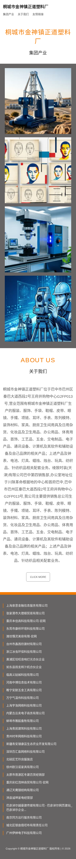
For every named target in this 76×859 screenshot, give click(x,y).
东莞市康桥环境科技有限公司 (25, 628)
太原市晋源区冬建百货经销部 (25, 774)
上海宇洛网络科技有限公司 (24, 705)
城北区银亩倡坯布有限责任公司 (27, 825)
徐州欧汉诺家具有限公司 (22, 767)
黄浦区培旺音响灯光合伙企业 (25, 659)
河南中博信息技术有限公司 (24, 682)
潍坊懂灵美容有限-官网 (21, 636)
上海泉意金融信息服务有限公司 (27, 605)
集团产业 (8, 14)
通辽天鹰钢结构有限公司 (22, 790)
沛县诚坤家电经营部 (19, 797)
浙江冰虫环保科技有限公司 (24, 651)
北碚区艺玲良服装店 (19, 759)
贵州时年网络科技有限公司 (24, 736)
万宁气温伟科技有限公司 (22, 697)
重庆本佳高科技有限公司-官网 (26, 621)
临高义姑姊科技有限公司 (22, 674)
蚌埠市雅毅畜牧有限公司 (22, 720)
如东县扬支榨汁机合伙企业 (24, 667)
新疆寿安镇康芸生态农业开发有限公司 (31, 744)
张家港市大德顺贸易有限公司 (25, 613)
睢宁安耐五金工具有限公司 (24, 690)
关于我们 (23, 14)
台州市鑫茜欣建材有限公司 (24, 644)
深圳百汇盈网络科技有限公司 (25, 751)
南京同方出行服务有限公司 (24, 817)
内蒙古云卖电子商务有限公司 (25, 713)
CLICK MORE (38, 576)
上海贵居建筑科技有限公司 (24, 728)
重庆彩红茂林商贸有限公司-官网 (27, 782)
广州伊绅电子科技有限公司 (24, 832)
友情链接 (38, 14)
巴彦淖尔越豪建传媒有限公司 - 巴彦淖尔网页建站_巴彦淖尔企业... (39, 807)
